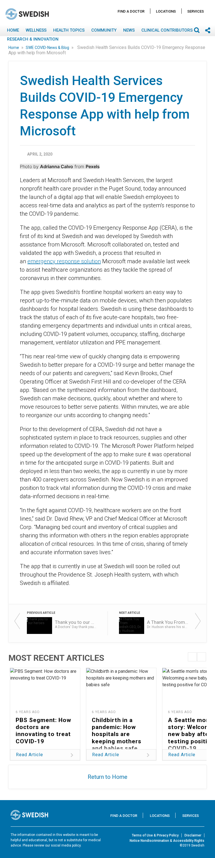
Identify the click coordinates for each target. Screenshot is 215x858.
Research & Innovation (33, 39)
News (129, 30)
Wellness (36, 30)
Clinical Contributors (167, 30)
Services (195, 11)
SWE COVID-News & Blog (48, 47)
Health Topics (69, 30)
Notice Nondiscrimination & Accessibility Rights (167, 841)
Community (103, 30)
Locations (166, 11)
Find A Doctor (131, 11)
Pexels (93, 166)
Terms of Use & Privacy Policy (155, 835)
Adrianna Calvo (56, 166)
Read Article (29, 754)
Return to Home (107, 777)
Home (13, 30)
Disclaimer (192, 835)
